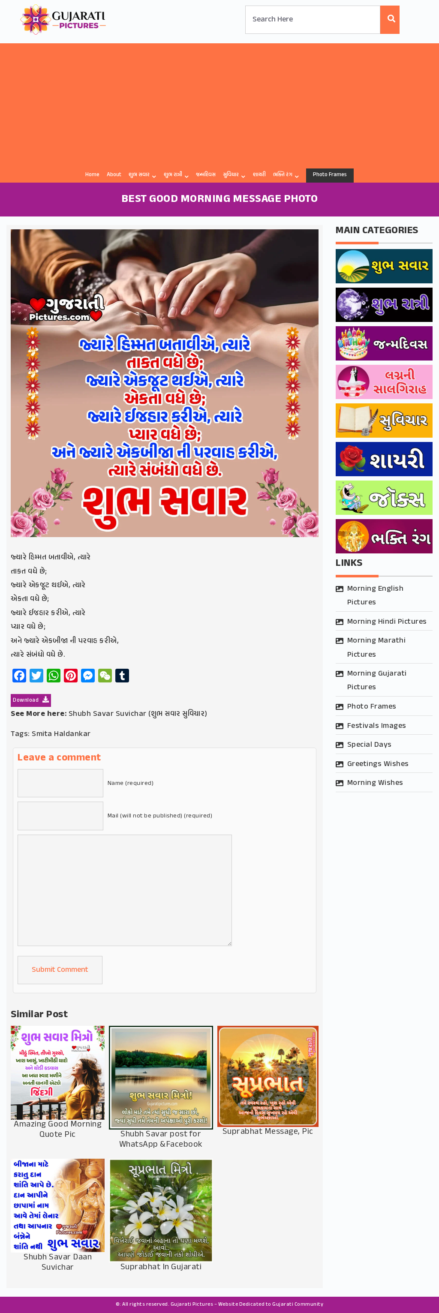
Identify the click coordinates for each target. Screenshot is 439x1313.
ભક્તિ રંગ (282, 175)
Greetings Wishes (378, 764)
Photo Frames (330, 175)
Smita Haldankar (61, 734)
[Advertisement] (219, 103)
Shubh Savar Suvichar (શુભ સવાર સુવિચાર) (138, 714)
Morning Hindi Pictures (387, 622)
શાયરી (259, 175)
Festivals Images (376, 726)
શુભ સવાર (139, 175)
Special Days (369, 745)
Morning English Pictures (375, 596)
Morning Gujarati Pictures (377, 681)
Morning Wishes (375, 783)
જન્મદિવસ (206, 175)
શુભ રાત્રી (173, 175)
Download (26, 700)
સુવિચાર (231, 175)
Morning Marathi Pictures (376, 648)
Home (92, 175)
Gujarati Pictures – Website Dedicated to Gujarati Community (247, 1304)
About (114, 175)
